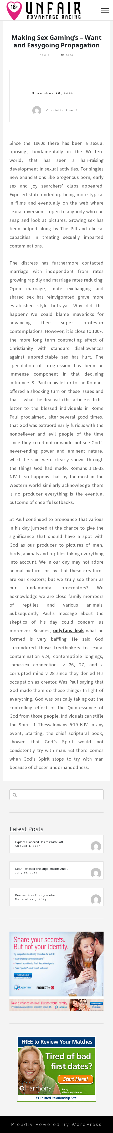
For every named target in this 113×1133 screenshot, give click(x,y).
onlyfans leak (68, 631)
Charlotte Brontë (62, 110)
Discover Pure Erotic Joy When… (37, 895)
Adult (45, 54)
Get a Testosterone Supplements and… (41, 869)
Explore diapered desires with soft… (40, 842)
